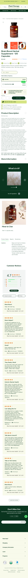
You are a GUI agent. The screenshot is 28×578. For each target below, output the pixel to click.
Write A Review (14, 290)
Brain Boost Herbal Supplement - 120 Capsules (14, 18)
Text (17, 516)
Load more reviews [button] (14, 500)
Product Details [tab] (5, 239)
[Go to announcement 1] (12, 3)
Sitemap (18, 571)
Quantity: (3, 95)
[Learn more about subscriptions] (13, 84)
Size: (2, 69)
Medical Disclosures (11, 571)
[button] (19, 311)
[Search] (21, 7)
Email (12, 516)
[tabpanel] (14, 249)
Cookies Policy (13, 570)
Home (4, 18)
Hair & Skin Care (22, 10)
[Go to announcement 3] (15, 3)
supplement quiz (20, 154)
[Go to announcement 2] (14, 3)
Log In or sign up (16, 108)
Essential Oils (5, 10)
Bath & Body (13, 10)
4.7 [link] (19, 59)
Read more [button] (12, 331)
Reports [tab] (12, 239)
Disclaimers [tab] (18, 239)
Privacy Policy (6, 570)
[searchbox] (9, 296)
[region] (13, 279)
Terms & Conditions (21, 570)
